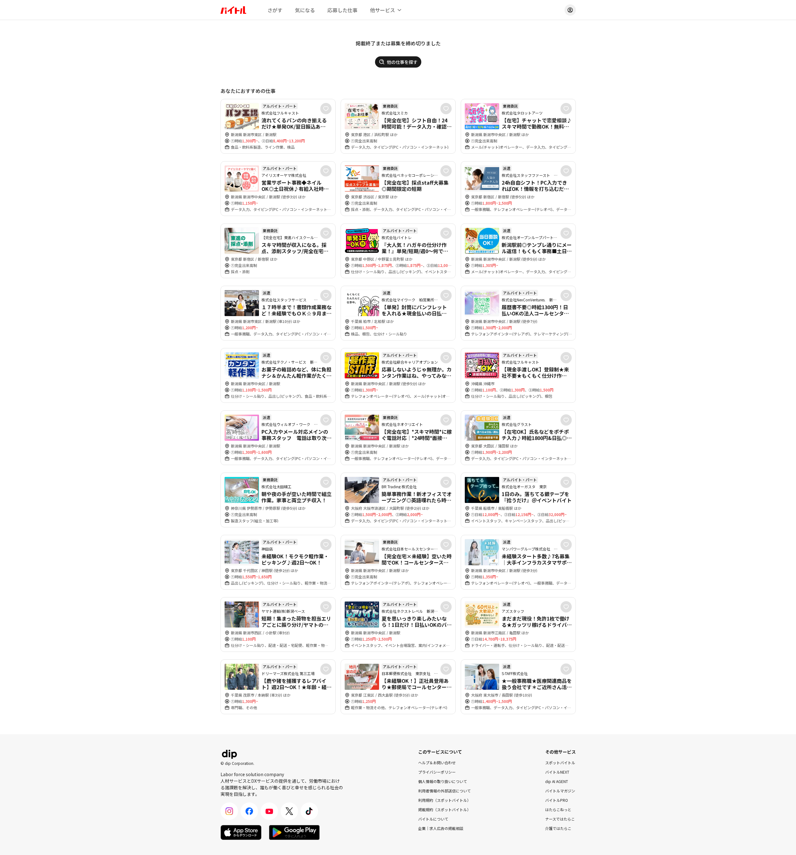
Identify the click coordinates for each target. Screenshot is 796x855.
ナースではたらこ (560, 819)
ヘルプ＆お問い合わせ (437, 762)
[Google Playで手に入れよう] (294, 832)
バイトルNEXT (557, 772)
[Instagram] (229, 811)
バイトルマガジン (560, 790)
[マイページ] (570, 10)
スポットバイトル (560, 762)
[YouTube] (269, 811)
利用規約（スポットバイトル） (444, 800)
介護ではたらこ (558, 828)
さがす (274, 10)
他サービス (382, 10)
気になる (305, 10)
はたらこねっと (558, 809)
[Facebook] (249, 811)
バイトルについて (433, 819)
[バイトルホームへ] (233, 10)
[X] (289, 811)
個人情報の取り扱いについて (442, 781)
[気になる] (326, 108)
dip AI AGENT (556, 781)
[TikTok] (309, 811)
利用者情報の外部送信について (444, 790)
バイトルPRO (556, 800)
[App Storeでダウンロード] (241, 832)
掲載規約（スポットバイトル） (444, 809)
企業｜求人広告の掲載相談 (440, 828)
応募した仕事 (342, 10)
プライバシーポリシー (437, 772)
